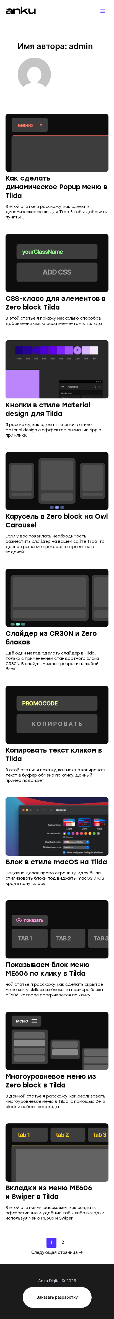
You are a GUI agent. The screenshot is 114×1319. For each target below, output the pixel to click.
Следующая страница (57, 1252)
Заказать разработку (57, 1297)
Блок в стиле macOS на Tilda (56, 862)
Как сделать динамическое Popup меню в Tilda (56, 186)
